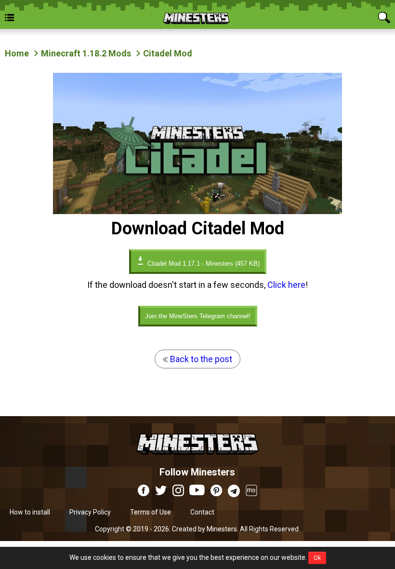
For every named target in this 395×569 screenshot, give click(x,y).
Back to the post (200, 359)
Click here (286, 285)
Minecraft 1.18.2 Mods (86, 53)
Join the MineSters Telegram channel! (197, 316)
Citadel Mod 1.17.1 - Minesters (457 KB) (202, 263)
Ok (317, 558)
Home (17, 53)
